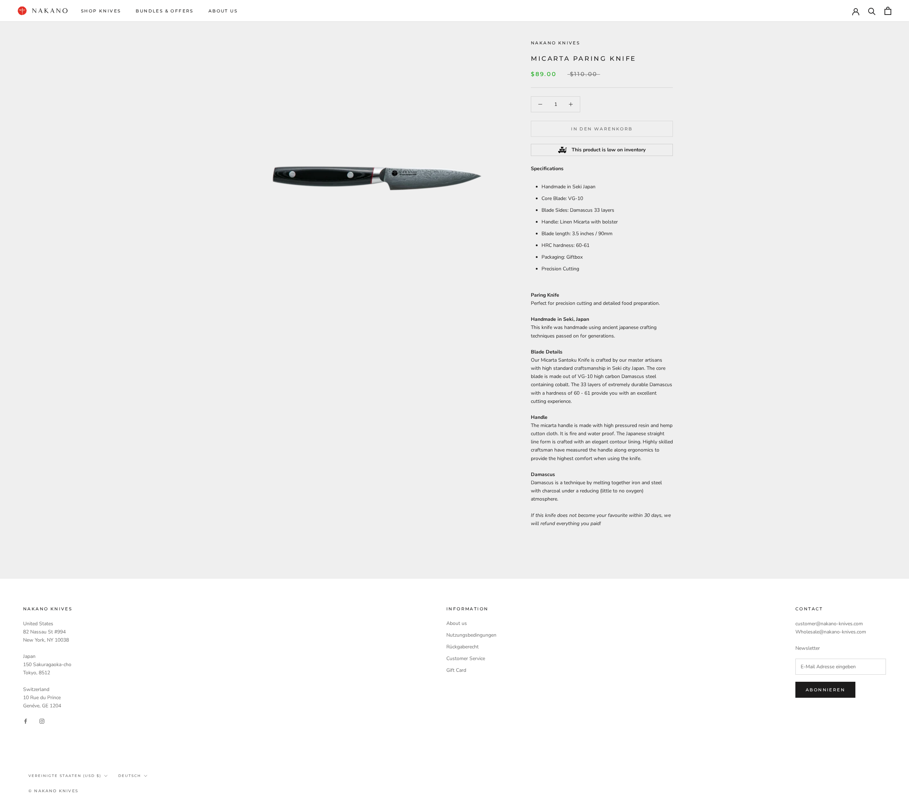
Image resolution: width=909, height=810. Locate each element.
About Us (223, 11)
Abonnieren (825, 689)
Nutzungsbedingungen (471, 635)
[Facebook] (25, 721)
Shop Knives (101, 11)
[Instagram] (41, 721)
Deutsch (129, 775)
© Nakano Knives (53, 790)
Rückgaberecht (462, 646)
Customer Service (465, 658)
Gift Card (456, 670)
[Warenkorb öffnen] (887, 11)
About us (456, 623)
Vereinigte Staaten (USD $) (64, 775)
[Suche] (872, 11)
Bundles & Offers (164, 11)
